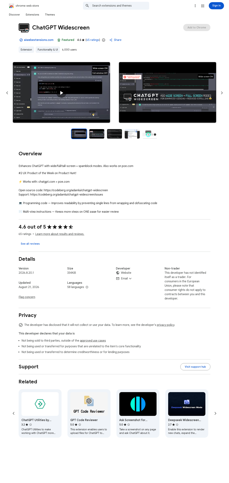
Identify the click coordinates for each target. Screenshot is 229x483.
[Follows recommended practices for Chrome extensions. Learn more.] (59, 40)
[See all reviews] (30, 243)
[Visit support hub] (195, 366)
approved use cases (93, 340)
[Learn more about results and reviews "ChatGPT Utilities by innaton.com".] (30, 424)
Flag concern (27, 297)
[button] (202, 5)
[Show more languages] (87, 287)
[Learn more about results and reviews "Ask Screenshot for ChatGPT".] (128, 424)
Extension (26, 49)
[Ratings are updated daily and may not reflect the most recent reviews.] (103, 40)
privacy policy (165, 325)
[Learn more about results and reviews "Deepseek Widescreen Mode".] (177, 424)
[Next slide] (221, 92)
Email (124, 278)
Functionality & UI (48, 49)
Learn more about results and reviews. (59, 234)
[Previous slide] (7, 92)
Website (126, 273)
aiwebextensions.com (38, 40)
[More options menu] (195, 5)
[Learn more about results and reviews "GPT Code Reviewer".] (79, 424)
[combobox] (120, 6)
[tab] (14, 14)
